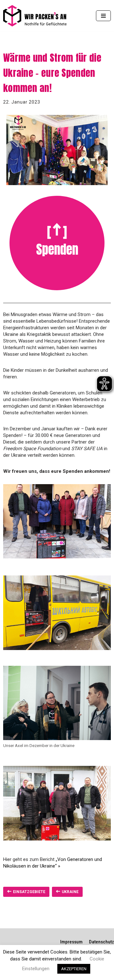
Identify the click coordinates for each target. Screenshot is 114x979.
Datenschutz (101, 942)
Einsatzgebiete (29, 892)
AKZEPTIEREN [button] (73, 968)
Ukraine (70, 892)
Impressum (71, 942)
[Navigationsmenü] (103, 15)
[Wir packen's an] (34, 16)
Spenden (57, 249)
